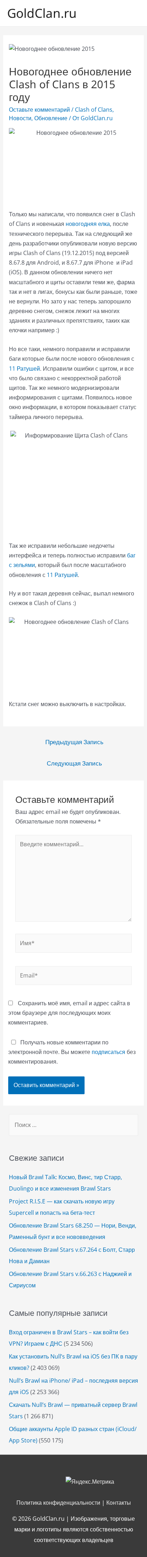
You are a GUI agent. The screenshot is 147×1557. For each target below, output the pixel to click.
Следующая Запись (74, 763)
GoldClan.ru (42, 13)
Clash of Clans (93, 109)
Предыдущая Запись (74, 742)
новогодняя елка (88, 224)
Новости (20, 118)
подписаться (108, 1052)
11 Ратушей (24, 368)
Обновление (50, 118)
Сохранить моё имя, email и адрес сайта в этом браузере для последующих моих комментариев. (69, 1012)
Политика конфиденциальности (58, 1502)
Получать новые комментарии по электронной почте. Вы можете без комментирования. (72, 1051)
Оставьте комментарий (39, 109)
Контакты (118, 1502)
